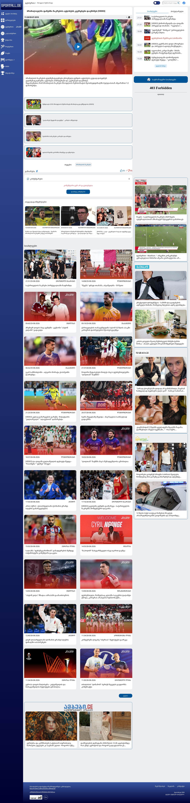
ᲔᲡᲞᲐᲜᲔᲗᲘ (126, 323)
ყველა (125, 696)
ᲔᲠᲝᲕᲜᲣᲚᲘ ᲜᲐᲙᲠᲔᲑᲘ (65, 281)
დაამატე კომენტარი (78, 192)
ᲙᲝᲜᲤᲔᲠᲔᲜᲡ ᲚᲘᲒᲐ (122, 635)
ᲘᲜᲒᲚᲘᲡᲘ (70, 323)
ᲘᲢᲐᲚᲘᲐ (127, 546)
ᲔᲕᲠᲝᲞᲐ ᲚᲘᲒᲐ (68, 546)
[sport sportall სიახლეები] (184, 3)
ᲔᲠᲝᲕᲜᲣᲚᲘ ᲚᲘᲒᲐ (123, 680)
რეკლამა (171, 786)
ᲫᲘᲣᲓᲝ (72, 502)
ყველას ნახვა (161, 66)
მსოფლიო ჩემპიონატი (45, 3)
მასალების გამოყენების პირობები (42, 788)
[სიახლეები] (78, 707)
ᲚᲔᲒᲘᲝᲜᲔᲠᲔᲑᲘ (124, 281)
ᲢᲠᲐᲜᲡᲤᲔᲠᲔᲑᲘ (124, 591)
